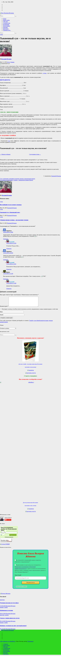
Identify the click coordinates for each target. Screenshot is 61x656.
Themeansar (30, 641)
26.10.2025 (3, 629)
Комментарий (4, 306)
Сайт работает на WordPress (7, 641)
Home (4, 18)
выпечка (2, 599)
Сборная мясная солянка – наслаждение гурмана (14, 220)
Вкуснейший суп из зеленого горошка (11, 204)
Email (1, 314)
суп (9, 141)
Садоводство (6, 23)
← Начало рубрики (5, 154)
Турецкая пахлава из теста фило (9, 603)
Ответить (5, 239)
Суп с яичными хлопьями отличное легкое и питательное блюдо (17, 178)
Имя (1, 312)
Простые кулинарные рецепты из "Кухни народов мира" (9, 529)
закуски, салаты (4, 615)
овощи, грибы (4, 607)
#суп (8, 62)
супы (1, 34)
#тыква (12, 62)
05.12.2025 (3, 621)
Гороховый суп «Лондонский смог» (10, 212)
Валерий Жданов (6, 59)
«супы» (45, 73)
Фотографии (6, 26)
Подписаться (30, 582)
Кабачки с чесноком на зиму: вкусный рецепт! (13, 625)
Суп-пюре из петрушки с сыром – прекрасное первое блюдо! (16, 180)
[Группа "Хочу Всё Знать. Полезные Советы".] (6, 541)
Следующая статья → (35, 154)
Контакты (5, 28)
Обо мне (5, 21)
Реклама (5, 27)
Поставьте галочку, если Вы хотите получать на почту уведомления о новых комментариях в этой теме (30, 309)
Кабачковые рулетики (6, 610)
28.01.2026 (3, 613)
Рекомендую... (7, 30)
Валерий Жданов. (56, 176)
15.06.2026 (3, 606)
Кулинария (6, 24)
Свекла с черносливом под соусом (9, 618)
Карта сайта (6, 20)
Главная (5, 644)
